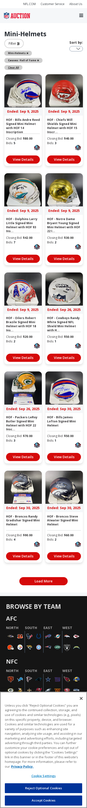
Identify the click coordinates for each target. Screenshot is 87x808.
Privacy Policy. (22, 766)
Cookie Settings (43, 776)
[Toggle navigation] (81, 15)
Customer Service (53, 4)
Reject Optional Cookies (43, 788)
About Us (75, 4)
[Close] (81, 698)
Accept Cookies (43, 800)
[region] (43, 750)
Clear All (13, 67)
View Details (23, 159)
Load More (43, 581)
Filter (12, 43)
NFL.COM (29, 4)
